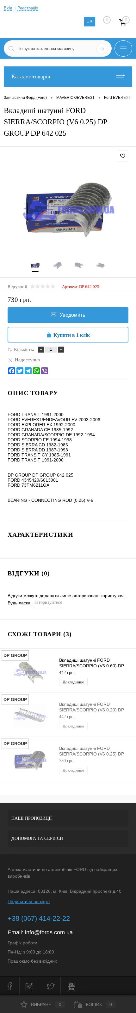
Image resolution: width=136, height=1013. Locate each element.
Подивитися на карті (29, 901)
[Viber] (44, 370)
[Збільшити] (68, 209)
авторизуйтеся (48, 602)
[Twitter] (20, 370)
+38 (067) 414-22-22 (39, 918)
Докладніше (73, 682)
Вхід (8, 8)
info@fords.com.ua (49, 932)
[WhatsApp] (36, 370)
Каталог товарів (30, 76)
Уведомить (72, 315)
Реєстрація (27, 8)
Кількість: (24, 349)
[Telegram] (28, 370)
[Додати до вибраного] (122, 156)
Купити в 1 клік (71, 335)
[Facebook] (12, 370)
